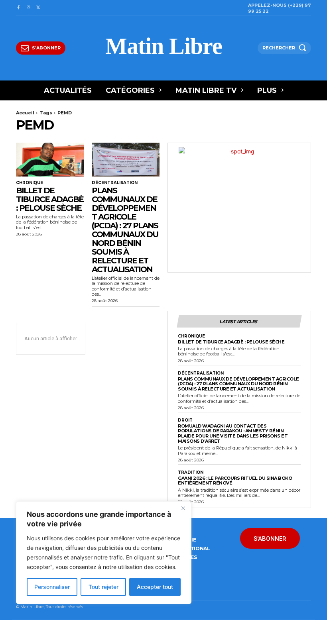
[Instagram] (28, 8)
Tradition (190, 472)
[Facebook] (18, 8)
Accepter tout (155, 586)
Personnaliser (52, 586)
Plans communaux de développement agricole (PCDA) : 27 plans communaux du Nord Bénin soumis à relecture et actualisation (125, 230)
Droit (185, 420)
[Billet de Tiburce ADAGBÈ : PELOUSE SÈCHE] (50, 160)
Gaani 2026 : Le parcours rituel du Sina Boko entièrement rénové (235, 480)
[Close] (183, 508)
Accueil (25, 113)
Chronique (29, 183)
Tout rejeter (103, 586)
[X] (38, 8)
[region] (103, 552)
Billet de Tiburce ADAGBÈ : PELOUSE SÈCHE (49, 199)
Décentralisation (115, 183)
